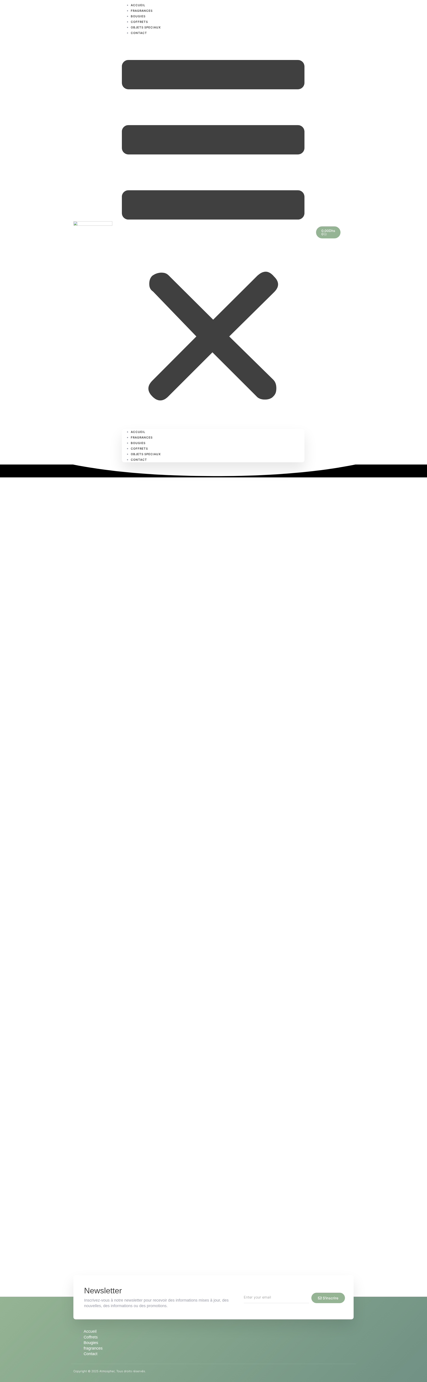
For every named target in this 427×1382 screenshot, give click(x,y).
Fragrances (142, 10)
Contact (139, 33)
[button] (213, 232)
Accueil (138, 432)
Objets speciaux (146, 27)
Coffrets (139, 22)
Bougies (138, 16)
